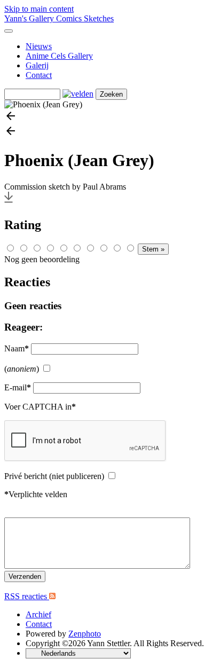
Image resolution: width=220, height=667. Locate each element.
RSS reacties (26, 596)
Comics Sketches (85, 18)
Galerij (37, 65)
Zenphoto (84, 633)
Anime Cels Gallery (59, 55)
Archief (38, 614)
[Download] (8, 202)
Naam (16, 348)
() (21, 368)
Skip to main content (39, 8)
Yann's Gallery (30, 18)
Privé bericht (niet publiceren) (54, 476)
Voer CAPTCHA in (40, 406)
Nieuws (39, 46)
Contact (39, 75)
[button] (110, 116)
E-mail (17, 387)
